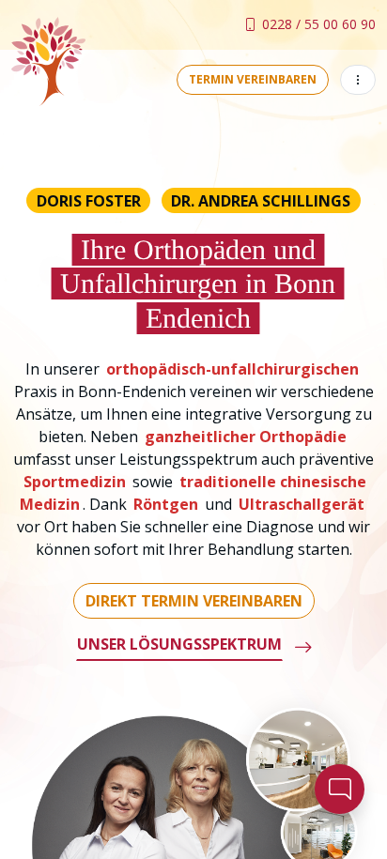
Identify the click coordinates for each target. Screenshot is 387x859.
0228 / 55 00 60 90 (319, 24)
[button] (358, 80)
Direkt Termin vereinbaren (193, 601)
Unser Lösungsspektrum (179, 644)
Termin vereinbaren (253, 79)
